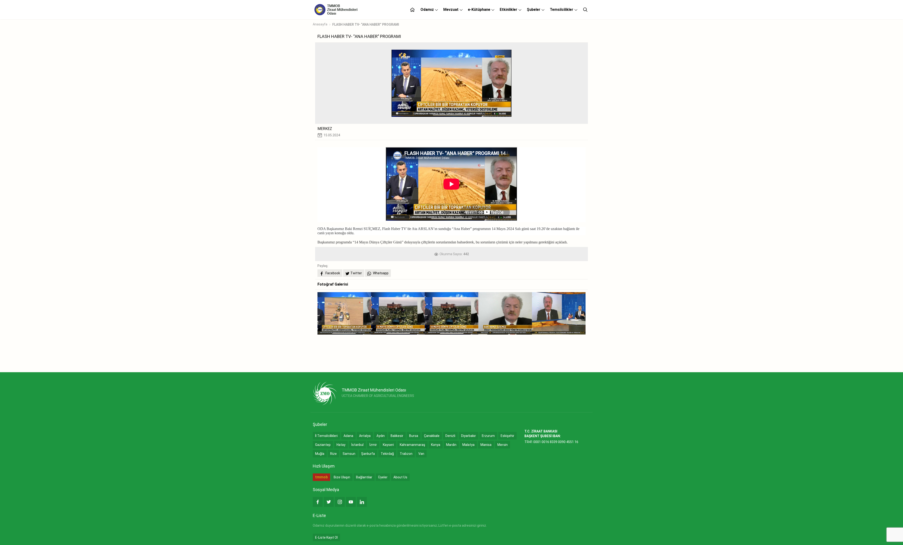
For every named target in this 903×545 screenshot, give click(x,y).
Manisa (485, 445)
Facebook (332, 273)
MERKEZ (324, 128)
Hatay (341, 445)
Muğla (319, 454)
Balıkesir (397, 436)
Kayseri (388, 445)
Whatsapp (380, 273)
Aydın (380, 436)
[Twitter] (329, 502)
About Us (400, 477)
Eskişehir (507, 436)
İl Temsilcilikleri (326, 436)
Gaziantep (323, 445)
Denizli (450, 436)
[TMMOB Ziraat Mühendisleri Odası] (325, 393)
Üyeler (383, 477)
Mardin (451, 445)
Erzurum (488, 436)
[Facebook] (318, 502)
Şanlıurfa (368, 454)
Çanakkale (432, 436)
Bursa (413, 436)
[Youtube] (351, 502)
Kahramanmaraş (412, 445)
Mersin (502, 445)
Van (421, 454)
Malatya (468, 445)
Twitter (356, 273)
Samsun (349, 454)
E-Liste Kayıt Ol (326, 537)
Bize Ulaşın (342, 477)
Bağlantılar (364, 477)
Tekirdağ (387, 454)
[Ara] (585, 10)
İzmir (373, 445)
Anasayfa (320, 24)
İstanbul (357, 445)
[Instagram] (340, 502)
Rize (333, 454)
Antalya (365, 436)
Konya (435, 445)
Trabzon (406, 454)
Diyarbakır (468, 436)
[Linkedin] (362, 502)
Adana (348, 436)
